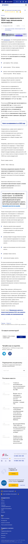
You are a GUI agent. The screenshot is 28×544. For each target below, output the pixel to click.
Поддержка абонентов (6, 531)
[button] (2, 2)
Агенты (2, 500)
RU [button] (17, 1)
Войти (21, 336)
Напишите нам (4, 533)
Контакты (3, 537)
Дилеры (3, 502)
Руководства (4, 520)
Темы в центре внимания (6, 524)
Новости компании (5, 518)
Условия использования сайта (6, 509)
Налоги (3, 15)
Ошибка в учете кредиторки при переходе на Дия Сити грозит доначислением (18, 439)
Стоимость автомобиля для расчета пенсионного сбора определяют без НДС (19, 386)
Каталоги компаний (5, 522)
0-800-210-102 (19, 460)
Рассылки (3, 535)
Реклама (3, 512)
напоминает (7, 40)
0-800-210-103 (19, 456)
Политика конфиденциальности (6, 506)
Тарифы (13, 473)
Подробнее (22, 485)
